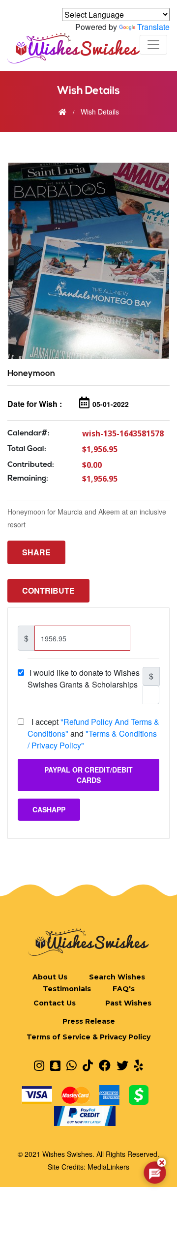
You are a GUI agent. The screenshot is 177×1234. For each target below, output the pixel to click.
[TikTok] (88, 1065)
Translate (153, 26)
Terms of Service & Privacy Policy (88, 1037)
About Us (49, 977)
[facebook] (105, 1065)
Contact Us (54, 1003)
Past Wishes (128, 1003)
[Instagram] (39, 1065)
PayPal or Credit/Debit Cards (88, 775)
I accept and (93, 733)
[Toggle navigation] (153, 45)
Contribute (48, 590)
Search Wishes (117, 977)
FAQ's (124, 988)
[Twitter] (122, 1065)
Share (36, 552)
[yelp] (138, 1065)
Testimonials (67, 988)
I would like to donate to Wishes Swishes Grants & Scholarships (85, 678)
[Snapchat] (55, 1065)
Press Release (88, 1021)
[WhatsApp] (71, 1065)
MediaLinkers (108, 1167)
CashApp (48, 809)
